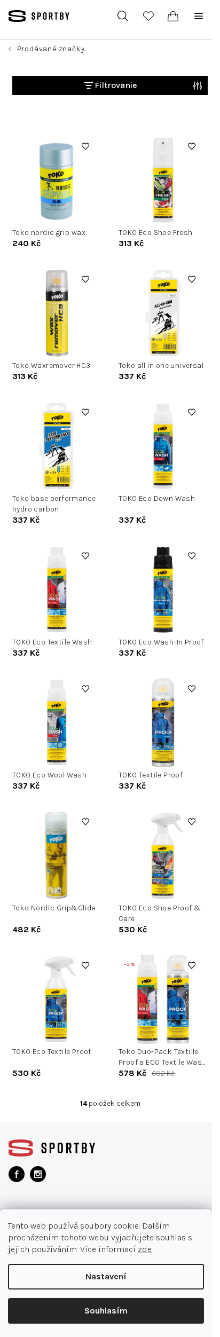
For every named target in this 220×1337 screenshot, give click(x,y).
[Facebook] (17, 1174)
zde (145, 1249)
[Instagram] (38, 1174)
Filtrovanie (116, 85)
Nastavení (106, 1276)
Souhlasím (106, 1310)
